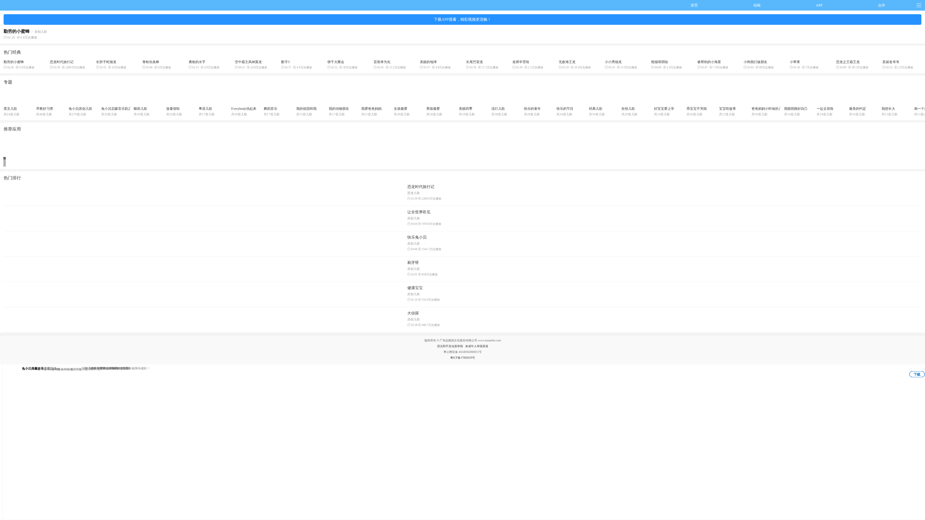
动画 (756, 5)
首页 (694, 5)
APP (819, 5)
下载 (917, 374)
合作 (881, 5)
